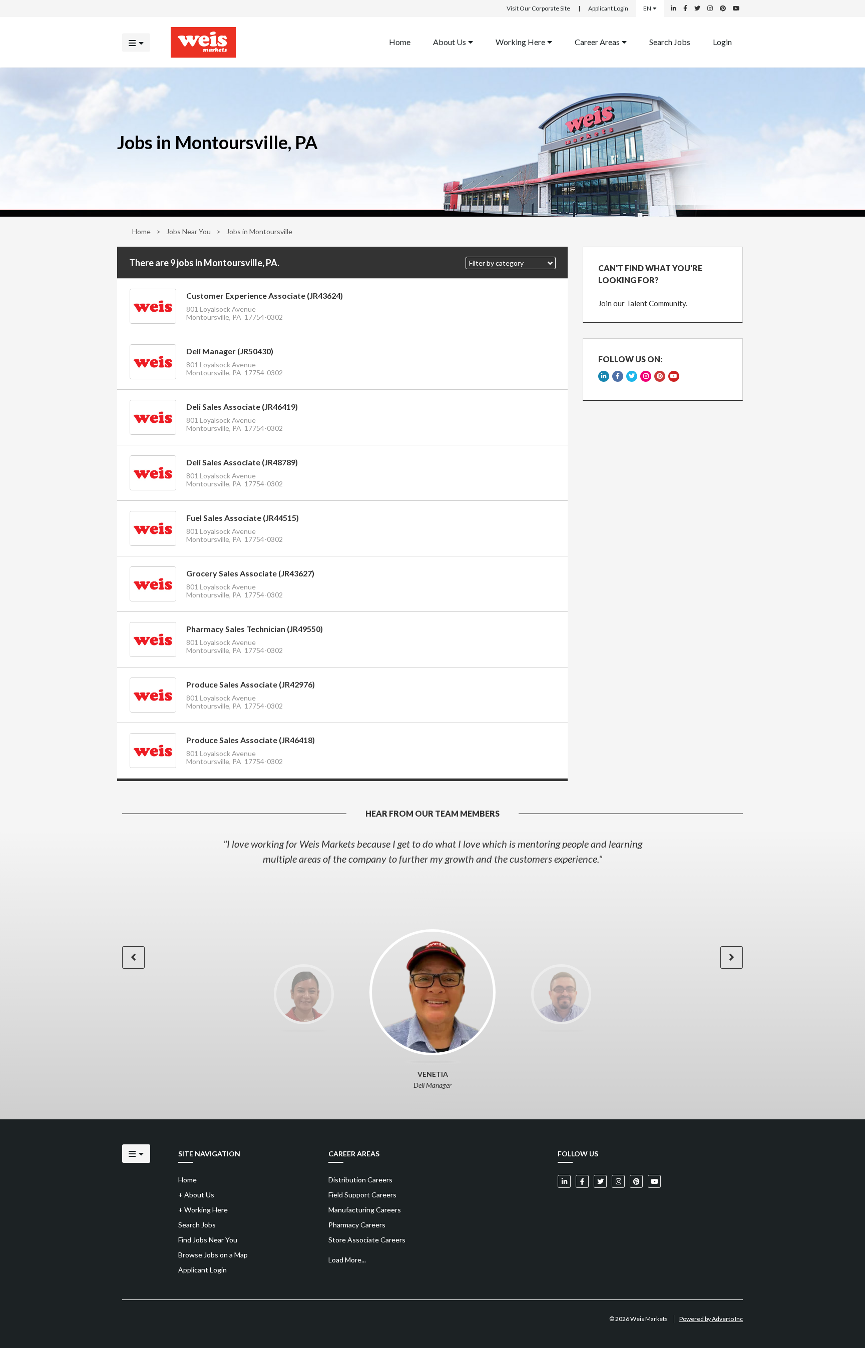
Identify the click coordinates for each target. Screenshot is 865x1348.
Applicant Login (608, 8)
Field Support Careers (362, 1194)
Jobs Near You (188, 231)
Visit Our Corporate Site (538, 8)
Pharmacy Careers (356, 1224)
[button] (511, 263)
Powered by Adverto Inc (711, 1318)
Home (399, 41)
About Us (449, 41)
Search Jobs (669, 41)
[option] (432, 851)
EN (647, 8)
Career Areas (597, 41)
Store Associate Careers (366, 1239)
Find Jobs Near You (207, 1239)
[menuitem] (399, 42)
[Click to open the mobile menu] (136, 42)
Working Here (520, 41)
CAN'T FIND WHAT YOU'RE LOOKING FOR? (650, 274)
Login (722, 41)
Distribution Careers (360, 1179)
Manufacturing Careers (364, 1209)
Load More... (347, 1259)
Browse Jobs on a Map (213, 1254)
